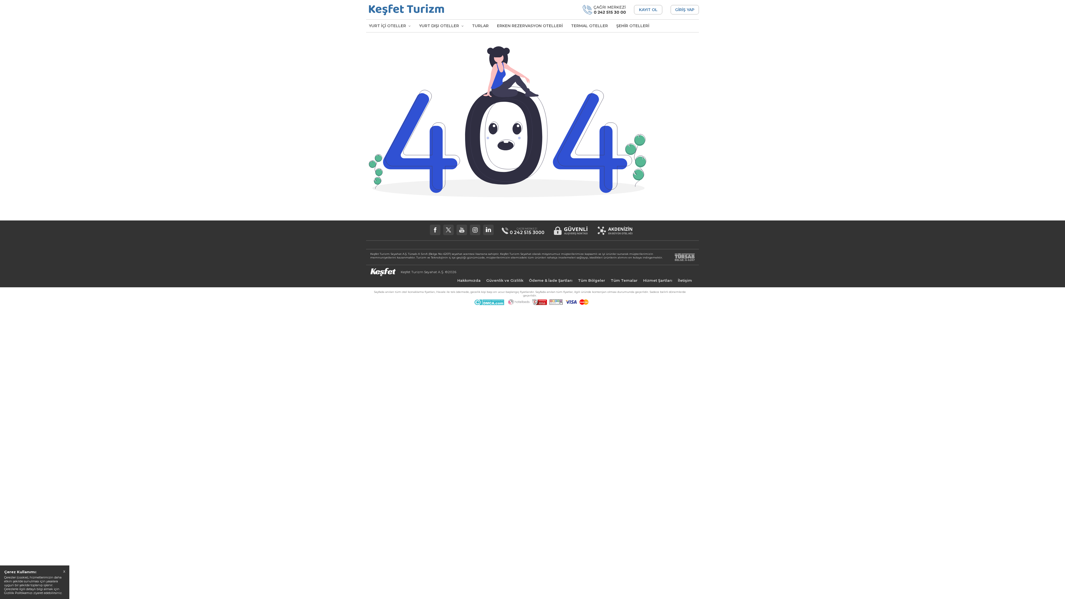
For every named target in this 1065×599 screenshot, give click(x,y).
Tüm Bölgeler (591, 280)
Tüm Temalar (624, 280)
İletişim (685, 280)
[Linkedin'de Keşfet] (488, 230)
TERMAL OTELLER (589, 25)
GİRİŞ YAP (684, 9)
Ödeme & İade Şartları (550, 280)
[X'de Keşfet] (448, 230)
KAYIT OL (648, 9)
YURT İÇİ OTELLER (388, 25)
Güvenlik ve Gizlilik (504, 280)
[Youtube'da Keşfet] (462, 230)
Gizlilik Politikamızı (18, 593)
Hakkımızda (469, 280)
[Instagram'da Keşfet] (475, 230)
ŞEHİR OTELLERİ (632, 25)
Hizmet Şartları (657, 280)
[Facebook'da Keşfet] (435, 230)
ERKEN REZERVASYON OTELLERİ (530, 25)
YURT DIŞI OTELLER (439, 25)
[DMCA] (489, 303)
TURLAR (480, 25)
